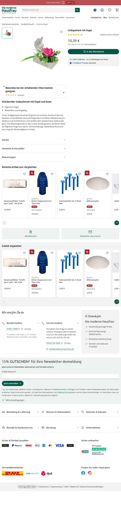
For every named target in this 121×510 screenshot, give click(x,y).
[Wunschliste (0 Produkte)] (110, 10)
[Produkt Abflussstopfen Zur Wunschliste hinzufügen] (107, 174)
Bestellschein (114, 17)
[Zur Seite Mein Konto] (102, 10)
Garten (40, 17)
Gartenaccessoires (10, 24)
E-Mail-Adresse (8, 371)
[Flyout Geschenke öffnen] (75, 17)
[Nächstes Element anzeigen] (116, 222)
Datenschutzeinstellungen (91, 486)
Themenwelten (8, 17)
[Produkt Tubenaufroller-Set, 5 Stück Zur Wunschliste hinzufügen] (79, 174)
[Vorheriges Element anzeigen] (4, 222)
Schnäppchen (96, 17)
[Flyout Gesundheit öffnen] (65, 17)
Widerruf (74, 486)
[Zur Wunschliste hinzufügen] (61, 31)
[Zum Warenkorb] (117, 10)
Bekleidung (49, 17)
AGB (66, 486)
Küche (17, 17)
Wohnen (33, 17)
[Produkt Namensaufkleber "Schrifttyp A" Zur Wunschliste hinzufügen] (24, 174)
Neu (105, 17)
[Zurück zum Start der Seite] (118, 493)
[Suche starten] (77, 10)
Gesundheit (59, 17)
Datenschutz (63, 392)
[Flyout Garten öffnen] (44, 17)
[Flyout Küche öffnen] (21, 17)
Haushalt (25, 17)
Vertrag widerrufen (27, 486)
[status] (48, 10)
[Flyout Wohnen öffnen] (37, 17)
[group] (41, 52)
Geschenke (70, 17)
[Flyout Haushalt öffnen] (29, 17)
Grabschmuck (27, 24)
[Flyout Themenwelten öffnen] (14, 17)
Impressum (44, 486)
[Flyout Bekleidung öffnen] (54, 17)
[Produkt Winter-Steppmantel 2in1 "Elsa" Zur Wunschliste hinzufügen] (52, 174)
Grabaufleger (42, 24)
